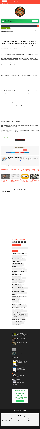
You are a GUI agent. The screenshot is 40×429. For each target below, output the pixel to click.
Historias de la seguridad (17, 274)
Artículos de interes (16, 258)
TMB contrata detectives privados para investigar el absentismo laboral (21, 353)
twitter (23, 319)
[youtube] (7, 3)
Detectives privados (16, 268)
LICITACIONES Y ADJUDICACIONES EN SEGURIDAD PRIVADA (19, 360)
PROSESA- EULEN (15, 301)
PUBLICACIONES (22, 304)
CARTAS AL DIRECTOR (16, 261)
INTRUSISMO (14, 282)
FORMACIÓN (14, 271)
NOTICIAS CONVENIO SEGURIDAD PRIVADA (18, 288)
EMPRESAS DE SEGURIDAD (12, 48)
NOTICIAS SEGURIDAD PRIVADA (17, 289)
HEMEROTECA (23, 271)
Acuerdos (14, 253)
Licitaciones (20, 284)
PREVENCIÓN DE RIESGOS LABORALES (19, 296)
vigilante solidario (20, 321)
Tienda (19, 319)
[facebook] (2, 3)
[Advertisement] (20, 114)
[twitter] (6, 3)
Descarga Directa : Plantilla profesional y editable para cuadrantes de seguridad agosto (21, 368)
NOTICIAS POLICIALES (16, 379)
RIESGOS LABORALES (16, 307)
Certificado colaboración (17, 263)
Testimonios (14, 319)
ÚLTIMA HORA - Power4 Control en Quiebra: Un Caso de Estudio (34, 180)
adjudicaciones (21, 253)
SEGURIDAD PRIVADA (19, 309)
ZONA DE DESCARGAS (16, 324)
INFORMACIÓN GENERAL (16, 276)
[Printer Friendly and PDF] (5, 137)
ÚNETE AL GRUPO (20, 401)
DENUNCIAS (20, 266)
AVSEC (23, 258)
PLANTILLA (14, 294)
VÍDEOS (13, 321)
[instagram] (4, 3)
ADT (25, 253)
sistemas (14, 312)
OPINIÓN (22, 291)
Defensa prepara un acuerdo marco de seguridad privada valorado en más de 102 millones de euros (22, 362)
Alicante (17, 255)
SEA (13, 309)
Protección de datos (16, 302)
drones (23, 268)
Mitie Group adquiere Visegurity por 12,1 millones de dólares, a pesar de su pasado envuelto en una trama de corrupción (24, 181)
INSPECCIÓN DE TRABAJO (16, 279)
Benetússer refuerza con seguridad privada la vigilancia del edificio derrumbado (21, 339)
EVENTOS (24, 269)
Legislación (14, 284)
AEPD (13, 255)
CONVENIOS (14, 266)
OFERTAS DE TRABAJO (16, 291)
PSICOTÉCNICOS (15, 304)
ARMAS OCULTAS (23, 255)
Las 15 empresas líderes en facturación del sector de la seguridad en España (14, 180)
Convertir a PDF (6, 28)
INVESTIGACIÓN (21, 282)
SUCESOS (19, 312)
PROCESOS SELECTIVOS (16, 299)
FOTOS (19, 271)
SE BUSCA (23, 307)
